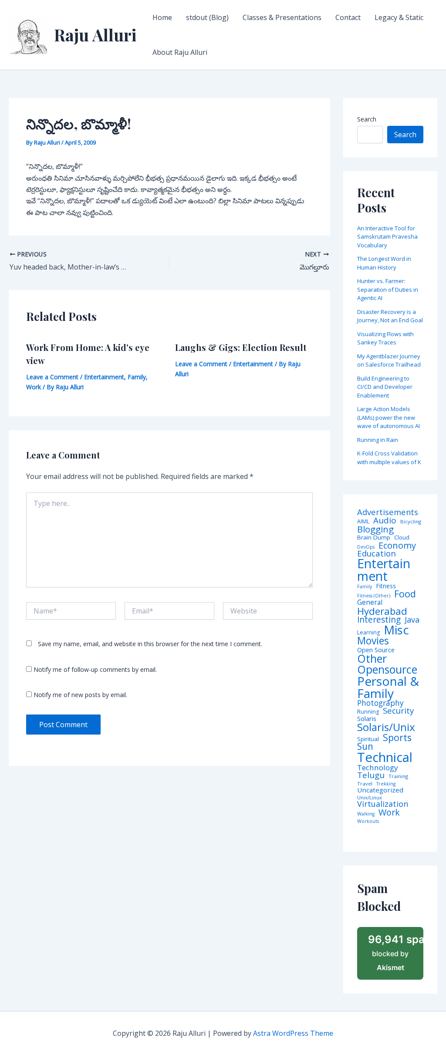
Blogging (375, 529)
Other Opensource (387, 664)
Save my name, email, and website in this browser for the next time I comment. (150, 644)
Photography (380, 703)
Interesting (379, 620)
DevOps (366, 547)
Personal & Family (388, 687)
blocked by (395, 952)
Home (162, 17)
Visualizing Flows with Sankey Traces (385, 338)
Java (412, 620)
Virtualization (382, 804)
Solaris (366, 718)
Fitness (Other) (373, 595)
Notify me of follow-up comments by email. (95, 669)
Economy (397, 545)
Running (368, 712)
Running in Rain (377, 440)
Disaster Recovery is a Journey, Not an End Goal (390, 316)
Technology (377, 767)
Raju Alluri (95, 35)
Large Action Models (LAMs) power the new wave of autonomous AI (388, 417)
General (369, 602)
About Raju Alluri (179, 52)
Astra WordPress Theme (293, 1033)
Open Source (376, 650)
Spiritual (368, 739)
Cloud (401, 537)
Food (405, 594)
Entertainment (104, 377)
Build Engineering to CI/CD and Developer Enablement (384, 386)
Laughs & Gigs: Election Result (241, 347)
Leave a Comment (52, 377)
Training (398, 776)
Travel (364, 783)
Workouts (368, 821)
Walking (366, 814)
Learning (368, 632)
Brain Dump (373, 538)
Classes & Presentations (282, 17)
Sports (397, 737)
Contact (348, 17)
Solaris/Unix (386, 727)
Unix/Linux (369, 797)
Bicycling (410, 521)
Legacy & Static (399, 17)
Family (137, 377)
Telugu (371, 775)
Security (398, 711)
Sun (365, 746)
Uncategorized (380, 790)
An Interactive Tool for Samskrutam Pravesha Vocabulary (387, 236)
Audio (384, 520)
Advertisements (387, 512)
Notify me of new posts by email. (80, 695)
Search (366, 119)
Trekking (385, 784)
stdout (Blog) (207, 17)
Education (376, 553)
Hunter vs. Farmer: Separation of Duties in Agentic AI (387, 289)
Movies (373, 641)
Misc (396, 630)
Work (33, 387)
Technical (384, 757)
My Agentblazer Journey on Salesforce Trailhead (389, 360)
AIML (363, 521)
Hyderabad (382, 611)
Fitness (386, 586)
